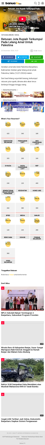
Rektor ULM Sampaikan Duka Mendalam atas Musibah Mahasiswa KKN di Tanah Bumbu (21, 385)
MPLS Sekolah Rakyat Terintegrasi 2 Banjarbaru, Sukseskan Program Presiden (19, 314)
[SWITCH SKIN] (39, 3)
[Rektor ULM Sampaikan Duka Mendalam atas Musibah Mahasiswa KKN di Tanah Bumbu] (22, 370)
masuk (11, 274)
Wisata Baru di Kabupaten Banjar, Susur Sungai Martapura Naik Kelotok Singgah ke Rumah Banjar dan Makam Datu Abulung (22, 349)
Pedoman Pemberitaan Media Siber (32, 436)
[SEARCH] (35, 3)
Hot (2, 288)
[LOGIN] (42, 3)
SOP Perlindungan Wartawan (10, 436)
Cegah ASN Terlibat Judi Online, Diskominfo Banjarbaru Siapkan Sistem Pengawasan (20, 420)
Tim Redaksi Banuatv (22, 439)
